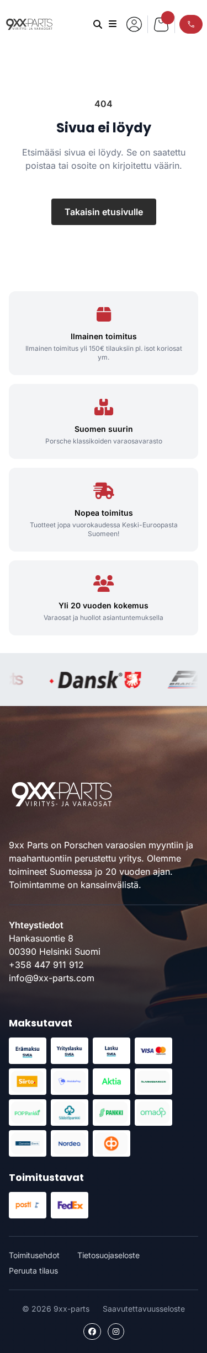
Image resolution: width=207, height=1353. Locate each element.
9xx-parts (29, 24)
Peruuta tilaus (33, 1270)
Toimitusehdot (34, 1255)
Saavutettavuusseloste (144, 1308)
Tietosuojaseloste (108, 1255)
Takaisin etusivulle (104, 211)
